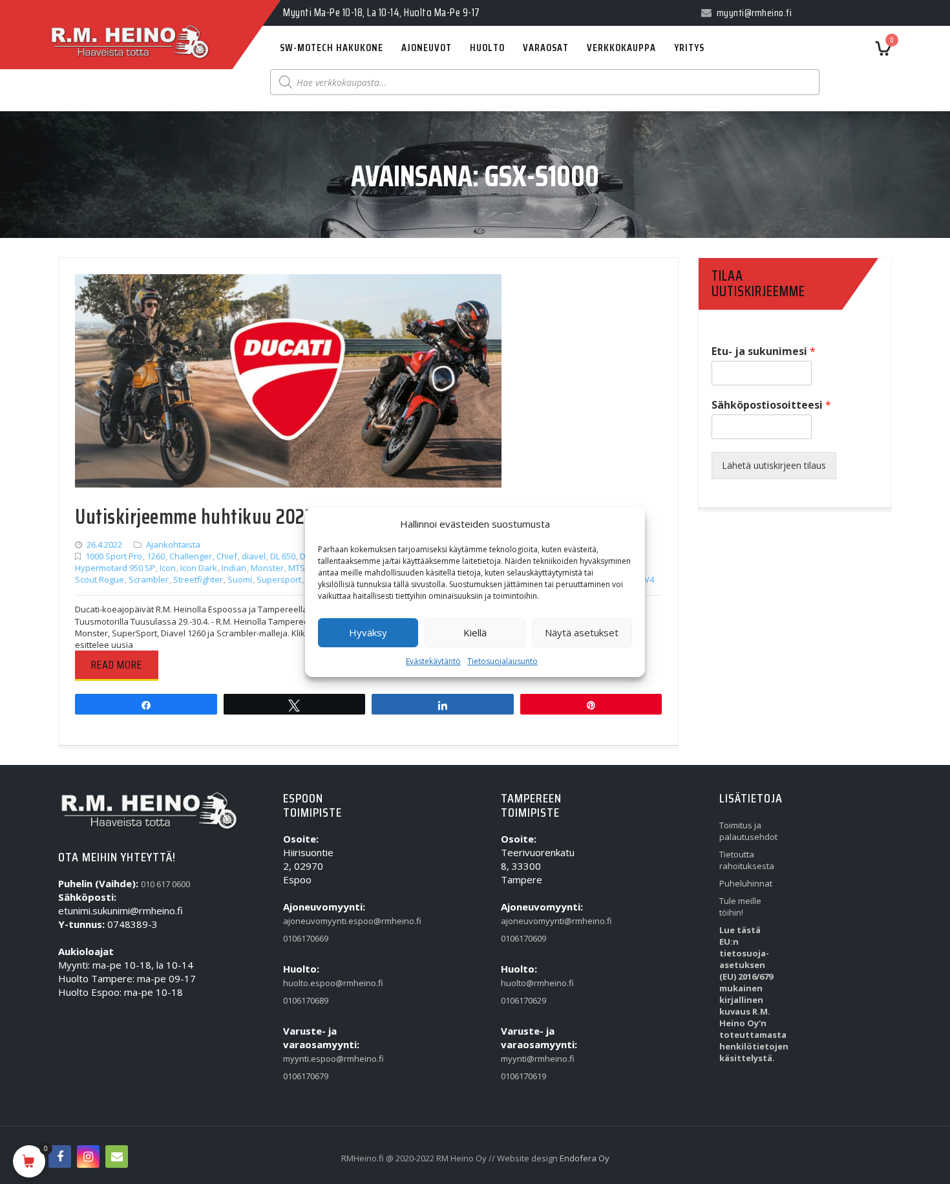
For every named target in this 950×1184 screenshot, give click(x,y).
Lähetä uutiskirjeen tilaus (774, 465)
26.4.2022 (104, 544)
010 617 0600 (165, 884)
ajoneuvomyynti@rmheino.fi (527, 921)
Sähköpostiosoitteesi (771, 405)
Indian (234, 568)
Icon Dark (198, 568)
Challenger (190, 556)
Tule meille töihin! (740, 906)
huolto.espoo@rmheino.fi (310, 983)
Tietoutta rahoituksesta (746, 860)
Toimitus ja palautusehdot (746, 831)
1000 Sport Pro (113, 556)
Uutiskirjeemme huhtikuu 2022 (194, 517)
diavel (254, 556)
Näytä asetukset (581, 632)
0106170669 (305, 938)
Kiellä (475, 632)
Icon (168, 568)
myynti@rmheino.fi (527, 1058)
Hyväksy (368, 632)
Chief (226, 556)
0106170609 (523, 938)
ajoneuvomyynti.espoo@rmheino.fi (310, 921)
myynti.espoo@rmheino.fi (310, 1058)
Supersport (279, 579)
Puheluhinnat (745, 883)
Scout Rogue (99, 579)
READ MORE (116, 665)
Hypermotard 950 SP (115, 568)
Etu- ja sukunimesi (764, 351)
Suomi (239, 579)
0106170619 (523, 1076)
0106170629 (523, 1000)
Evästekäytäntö (433, 661)
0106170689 (305, 1000)
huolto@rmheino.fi (527, 983)
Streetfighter (198, 579)
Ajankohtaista (173, 544)
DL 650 (282, 556)
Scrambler (149, 579)
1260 (156, 556)
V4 (649, 579)
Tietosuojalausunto (502, 661)
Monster (267, 568)
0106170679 (305, 1076)
